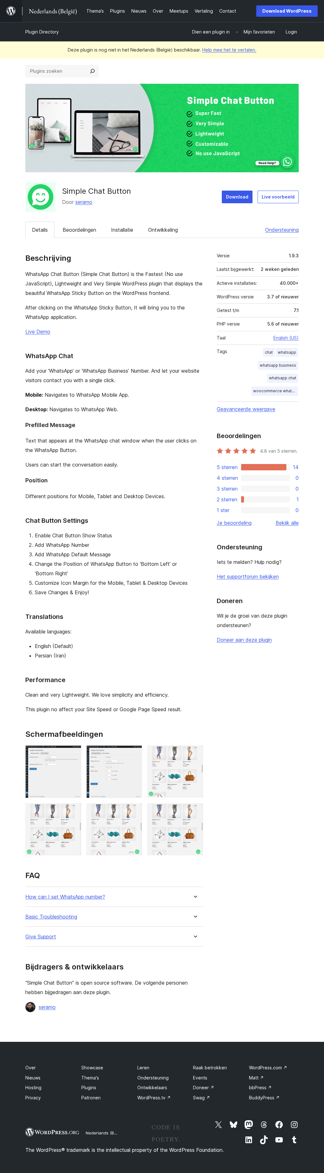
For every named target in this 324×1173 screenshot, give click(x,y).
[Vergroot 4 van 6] (73, 812)
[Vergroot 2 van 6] (133, 754)
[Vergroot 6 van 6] (194, 812)
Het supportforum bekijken (248, 576)
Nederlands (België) (105, 1132)
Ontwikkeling (163, 230)
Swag (201, 1097)
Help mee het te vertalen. (229, 49)
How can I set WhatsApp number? (65, 897)
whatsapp (287, 352)
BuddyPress (264, 1097)
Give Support (40, 937)
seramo (83, 202)
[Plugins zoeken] (92, 71)
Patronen (91, 1097)
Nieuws (32, 1077)
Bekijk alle (287, 523)
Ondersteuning (282, 230)
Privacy (33, 1097)
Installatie (122, 230)
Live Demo (37, 331)
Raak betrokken (210, 1067)
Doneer (203, 1087)
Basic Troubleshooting (51, 917)
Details (40, 230)
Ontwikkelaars (152, 1087)
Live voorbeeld (278, 196)
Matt (256, 1077)
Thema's (90, 1077)
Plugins (88, 1087)
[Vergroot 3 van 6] (194, 754)
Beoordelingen (79, 230)
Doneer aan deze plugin (244, 640)
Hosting (33, 1087)
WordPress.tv (154, 1097)
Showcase (92, 1067)
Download (237, 196)
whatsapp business (278, 365)
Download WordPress (287, 11)
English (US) (286, 337)
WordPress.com (268, 1067)
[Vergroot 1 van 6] (73, 754)
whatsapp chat (282, 378)
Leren (143, 1067)
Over (30, 1067)
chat (269, 352)
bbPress (260, 1087)
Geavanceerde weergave (246, 409)
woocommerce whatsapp (275, 390)
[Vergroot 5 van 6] (133, 812)
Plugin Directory (42, 31)
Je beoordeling (234, 523)
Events (200, 1077)
